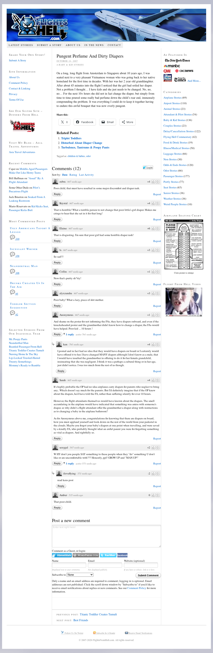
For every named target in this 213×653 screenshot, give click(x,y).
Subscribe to (59, 574)
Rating (73, 175)
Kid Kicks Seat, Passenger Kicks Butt (29, 208)
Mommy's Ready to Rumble (24, 365)
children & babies (76, 156)
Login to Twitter (108, 555)
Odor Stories (170, 170)
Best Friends (80, 620)
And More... (194, 81)
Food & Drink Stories (175, 142)
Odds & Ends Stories (175, 165)
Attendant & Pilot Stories (177, 114)
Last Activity (86, 175)
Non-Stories (170, 159)
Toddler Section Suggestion (23, 305)
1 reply (70, 334)
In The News (94, 45)
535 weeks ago (76, 495)
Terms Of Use (16, 99)
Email (91, 561)
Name (55, 561)
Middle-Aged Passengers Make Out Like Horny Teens (28, 170)
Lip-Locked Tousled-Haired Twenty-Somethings (24, 359)
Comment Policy (136, 588)
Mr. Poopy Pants (18, 339)
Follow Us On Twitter (73, 633)
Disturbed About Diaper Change (81, 143)
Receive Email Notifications (140, 633)
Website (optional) (134, 561)
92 (16, 314)
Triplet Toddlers (71, 138)
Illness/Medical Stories (176, 148)
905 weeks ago (75, 380)
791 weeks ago (76, 344)
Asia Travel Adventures (22, 152)
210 (17, 238)
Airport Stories (171, 103)
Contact (114, 45)
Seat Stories (170, 187)
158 (17, 255)
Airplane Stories (172, 97)
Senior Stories (171, 193)
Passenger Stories (173, 176)
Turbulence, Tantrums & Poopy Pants (85, 147)
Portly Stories (171, 182)
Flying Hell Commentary (177, 137)
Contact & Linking (19, 88)
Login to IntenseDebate (62, 555)
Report (157, 194)
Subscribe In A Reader (105, 633)
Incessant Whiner (24, 249)
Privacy (13, 94)
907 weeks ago (74, 181)
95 (16, 293)
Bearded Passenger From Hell (25, 346)
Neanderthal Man (24, 266)
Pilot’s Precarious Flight (24, 189)
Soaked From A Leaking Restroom (27, 198)
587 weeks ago (77, 447)
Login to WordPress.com (86, 555)
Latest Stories (21, 45)
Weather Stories (172, 198)
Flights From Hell (106, 25)
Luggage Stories (172, 154)
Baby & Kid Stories (71, 64)
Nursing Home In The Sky (23, 354)
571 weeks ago (85, 473)
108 (17, 272)
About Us (73, 45)
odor (88, 156)
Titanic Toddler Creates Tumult (98, 614)
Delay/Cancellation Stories (178, 131)
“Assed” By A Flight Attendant (26, 180)
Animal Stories (171, 109)
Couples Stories (172, 125)
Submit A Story (49, 45)
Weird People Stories (175, 204)
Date (65, 175)
